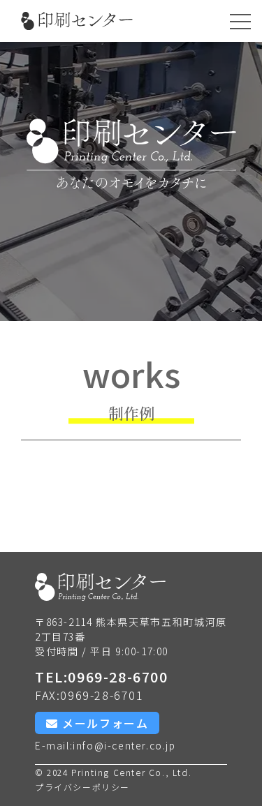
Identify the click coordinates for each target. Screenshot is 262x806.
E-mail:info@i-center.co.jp (105, 745)
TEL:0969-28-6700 (101, 678)
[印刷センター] (77, 20)
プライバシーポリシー (82, 787)
